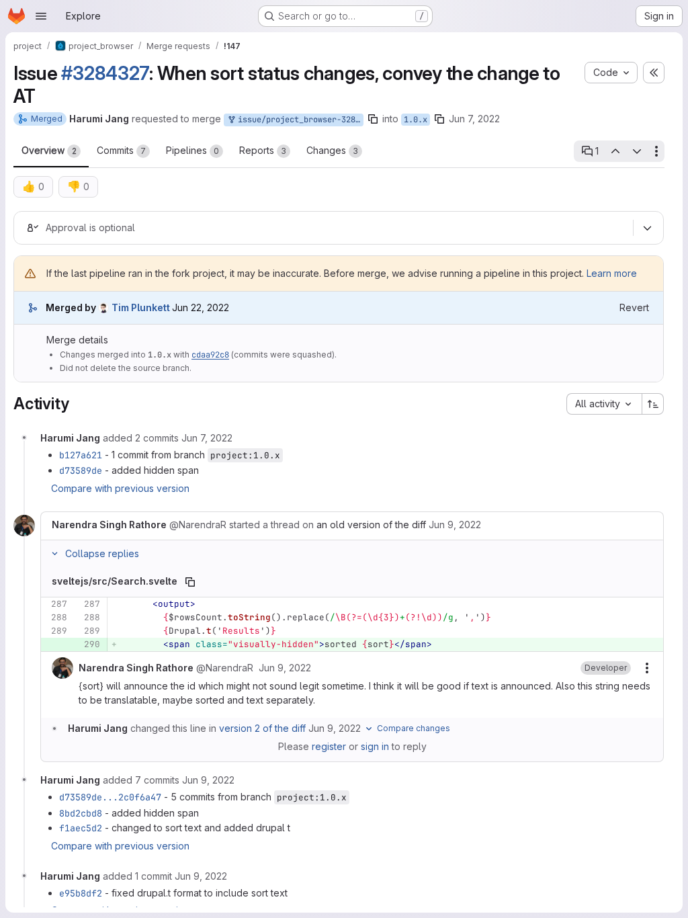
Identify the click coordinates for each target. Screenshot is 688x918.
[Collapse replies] (54, 554)
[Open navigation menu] (41, 16)
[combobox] (604, 404)
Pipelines (192, 150)
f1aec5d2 (80, 828)
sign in (375, 746)
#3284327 (105, 73)
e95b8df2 (80, 893)
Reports (262, 150)
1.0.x (415, 119)
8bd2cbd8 (80, 813)
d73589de (80, 470)
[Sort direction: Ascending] (653, 404)
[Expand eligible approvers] (647, 228)
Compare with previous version (120, 488)
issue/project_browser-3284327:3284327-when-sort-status (298, 119)
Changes (332, 150)
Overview (49, 150)
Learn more (612, 273)
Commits (121, 150)
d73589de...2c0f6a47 (110, 797)
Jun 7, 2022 (474, 118)
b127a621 (80, 455)
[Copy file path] (190, 582)
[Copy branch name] (373, 119)
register (329, 746)
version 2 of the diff (262, 728)
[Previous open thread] (615, 151)
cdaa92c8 (210, 354)
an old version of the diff (371, 524)
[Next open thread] (637, 151)
